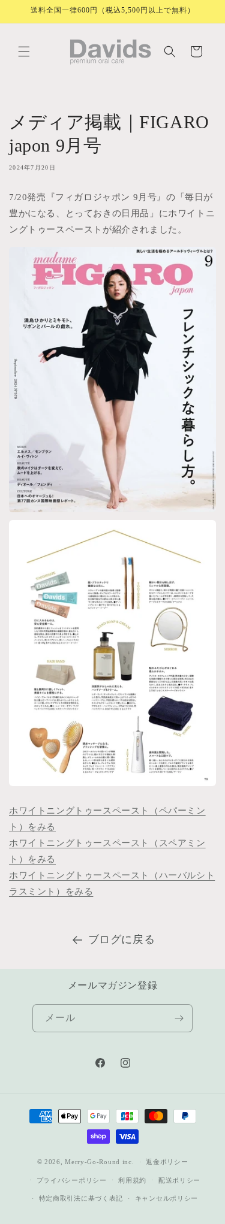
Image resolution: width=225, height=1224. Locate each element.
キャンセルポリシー (166, 1198)
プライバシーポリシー (72, 1180)
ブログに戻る (121, 939)
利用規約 (132, 1180)
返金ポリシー (167, 1161)
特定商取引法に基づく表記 (81, 1198)
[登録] (179, 1018)
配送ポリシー (179, 1180)
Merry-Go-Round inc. (99, 1161)
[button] (24, 51)
